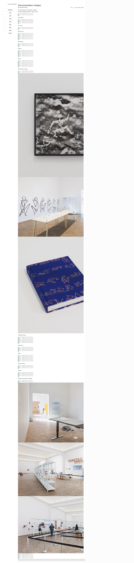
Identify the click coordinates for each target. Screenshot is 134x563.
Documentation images (79, 7)
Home (72, 7)
